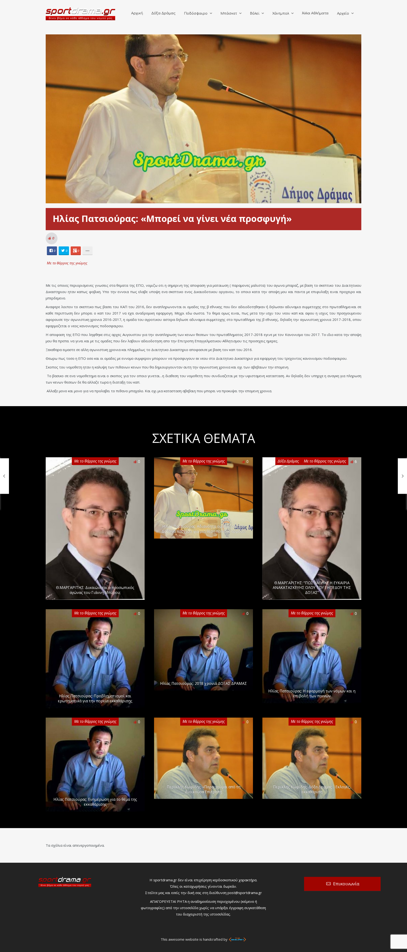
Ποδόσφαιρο (196, 13)
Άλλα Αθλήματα (315, 13)
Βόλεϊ (254, 13)
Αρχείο (343, 13)
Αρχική (137, 13)
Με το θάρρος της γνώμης (67, 263)
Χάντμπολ (280, 13)
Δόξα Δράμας (163, 13)
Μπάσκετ (228, 13)
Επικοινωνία (346, 884)
